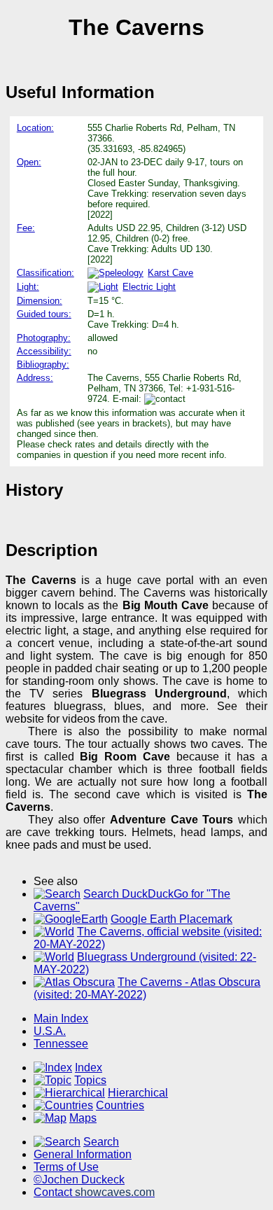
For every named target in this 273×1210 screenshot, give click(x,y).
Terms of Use (66, 1167)
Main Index (61, 1018)
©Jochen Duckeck (79, 1179)
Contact (94, 1192)
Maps (83, 1118)
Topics (90, 1080)
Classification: (45, 272)
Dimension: (39, 300)
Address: (35, 378)
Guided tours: (44, 314)
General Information (83, 1154)
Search (101, 1142)
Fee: (26, 228)
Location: (35, 128)
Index (88, 1067)
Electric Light (149, 286)
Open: (29, 162)
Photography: (44, 338)
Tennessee (61, 1044)
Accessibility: (44, 351)
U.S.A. (50, 1031)
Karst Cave (170, 272)
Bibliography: (43, 364)
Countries (120, 1105)
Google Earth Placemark (171, 919)
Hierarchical (138, 1093)
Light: (28, 286)
